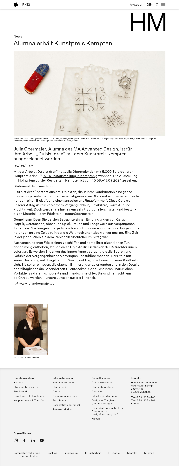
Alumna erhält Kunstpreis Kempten (63, 43)
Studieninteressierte (26, 387)
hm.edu (136, 4)
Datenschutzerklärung (27, 452)
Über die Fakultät (102, 382)
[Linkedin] (33, 440)
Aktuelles (97, 391)
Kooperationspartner (65, 395)
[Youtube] (42, 440)
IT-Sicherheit (93, 452)
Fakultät (18, 382)
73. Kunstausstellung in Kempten (69, 176)
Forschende (60, 400)
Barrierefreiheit (30, 456)
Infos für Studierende (104, 395)
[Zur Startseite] (16, 4)
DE (149, 4)
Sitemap (149, 452)
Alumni (57, 391)
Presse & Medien (62, 409)
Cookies (52, 452)
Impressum (71, 452)
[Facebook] (24, 440)
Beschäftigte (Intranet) (66, 404)
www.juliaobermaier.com (38, 283)
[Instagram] (16, 440)
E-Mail (135, 403)
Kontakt (132, 452)
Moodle (96, 418)
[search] (157, 4)
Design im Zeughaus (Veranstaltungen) (104, 402)
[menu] (163, 4)
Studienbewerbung (103, 387)
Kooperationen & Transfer (29, 400)
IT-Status (114, 452)
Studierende (21, 391)
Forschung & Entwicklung (29, 395)
